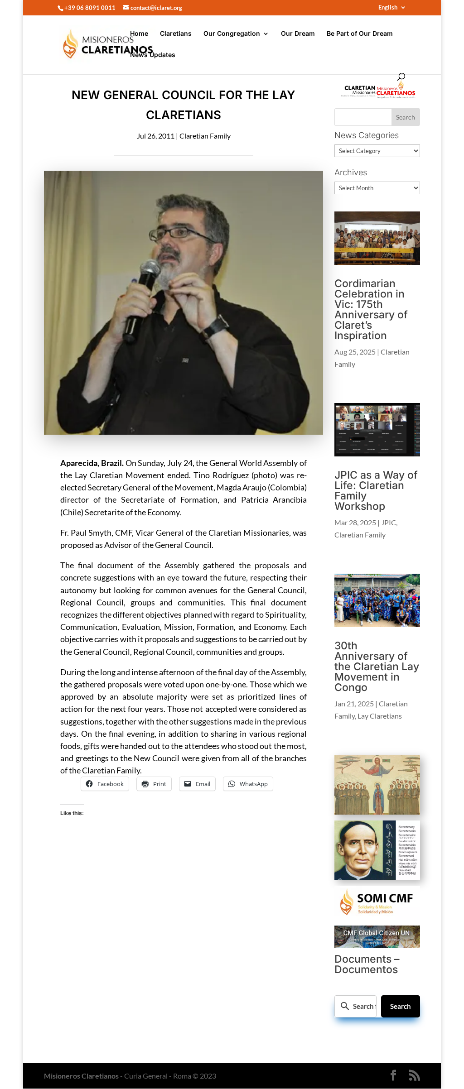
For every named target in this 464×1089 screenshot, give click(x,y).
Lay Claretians (380, 715)
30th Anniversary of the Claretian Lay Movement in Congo (376, 666)
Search (400, 1006)
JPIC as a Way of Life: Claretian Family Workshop (376, 491)
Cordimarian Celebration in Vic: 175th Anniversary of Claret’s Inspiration (371, 309)
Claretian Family (205, 135)
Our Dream (298, 33)
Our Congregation (231, 33)
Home (139, 33)
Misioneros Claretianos (81, 1075)
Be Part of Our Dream (360, 33)
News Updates (152, 55)
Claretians (176, 33)
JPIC (388, 522)
